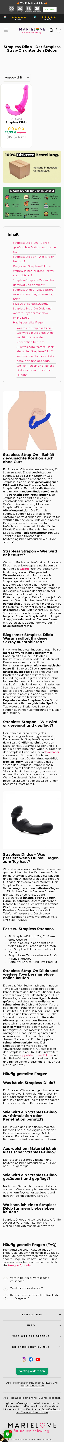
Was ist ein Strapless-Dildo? (34, 328)
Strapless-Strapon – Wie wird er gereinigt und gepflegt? (33, 283)
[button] (16, 128)
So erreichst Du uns (31, 1347)
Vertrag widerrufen (32, 1371)
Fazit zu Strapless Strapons (30, 303)
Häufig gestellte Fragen (28, 322)
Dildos (47, 1055)
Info (31, 1325)
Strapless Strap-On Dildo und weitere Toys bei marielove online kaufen (32, 313)
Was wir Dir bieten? (31, 1336)
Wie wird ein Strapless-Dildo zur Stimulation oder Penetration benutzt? (35, 337)
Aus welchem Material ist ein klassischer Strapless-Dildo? (36, 349)
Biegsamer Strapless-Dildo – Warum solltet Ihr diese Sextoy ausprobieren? (33, 271)
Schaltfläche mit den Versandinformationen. (38, 1411)
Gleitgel (25, 568)
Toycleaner (51, 752)
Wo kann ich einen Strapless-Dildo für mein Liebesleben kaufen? (36, 370)
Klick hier (49, 9)
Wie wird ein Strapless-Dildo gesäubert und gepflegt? (35, 359)
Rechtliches (31, 1314)
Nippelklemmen (30, 1055)
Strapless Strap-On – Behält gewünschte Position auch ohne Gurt (34, 247)
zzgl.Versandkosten (32, 1385)
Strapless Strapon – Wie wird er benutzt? (33, 259)
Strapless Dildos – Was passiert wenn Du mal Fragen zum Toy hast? (33, 294)
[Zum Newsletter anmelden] (16, 1426)
